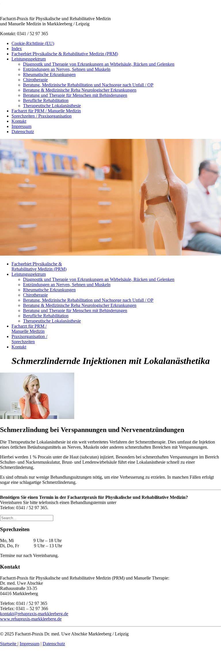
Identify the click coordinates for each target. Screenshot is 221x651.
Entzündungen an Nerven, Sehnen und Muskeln (66, 69)
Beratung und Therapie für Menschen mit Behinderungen (75, 95)
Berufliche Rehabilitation (45, 100)
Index (17, 48)
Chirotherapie (35, 79)
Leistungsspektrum (29, 58)
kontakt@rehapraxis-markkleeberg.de (34, 613)
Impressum (21, 126)
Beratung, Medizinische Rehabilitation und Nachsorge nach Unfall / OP (88, 84)
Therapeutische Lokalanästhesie (52, 105)
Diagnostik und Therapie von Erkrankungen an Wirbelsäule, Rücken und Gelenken (98, 64)
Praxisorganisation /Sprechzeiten (29, 339)
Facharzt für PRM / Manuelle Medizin (46, 110)
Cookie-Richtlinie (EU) (33, 43)
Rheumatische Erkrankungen (49, 74)
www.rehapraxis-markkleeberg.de (31, 618)
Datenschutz (23, 131)
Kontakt (19, 121)
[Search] (26, 517)
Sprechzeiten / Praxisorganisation (42, 116)
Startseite (9, 643)
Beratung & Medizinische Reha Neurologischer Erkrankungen (79, 90)
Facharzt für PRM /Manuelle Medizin (29, 329)
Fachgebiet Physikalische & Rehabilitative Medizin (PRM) (65, 53)
